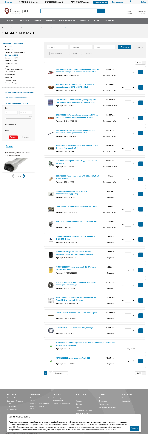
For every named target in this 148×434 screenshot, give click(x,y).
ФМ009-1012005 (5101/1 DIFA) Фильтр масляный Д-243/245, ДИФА (75, 238)
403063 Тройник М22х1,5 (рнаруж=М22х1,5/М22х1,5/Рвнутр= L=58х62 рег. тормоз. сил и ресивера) (85, 344)
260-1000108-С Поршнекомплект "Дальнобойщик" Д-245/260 (76, 162)
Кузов (7, 66)
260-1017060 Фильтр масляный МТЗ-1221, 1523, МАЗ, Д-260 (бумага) (77, 177)
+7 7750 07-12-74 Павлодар (79, 2)
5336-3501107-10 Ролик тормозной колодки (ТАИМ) (76, 206)
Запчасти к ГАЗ (10, 49)
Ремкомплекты (10, 72)
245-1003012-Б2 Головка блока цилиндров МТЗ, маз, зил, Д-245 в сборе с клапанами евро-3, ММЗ (77, 116)
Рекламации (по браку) (84, 410)
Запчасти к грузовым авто (15, 52)
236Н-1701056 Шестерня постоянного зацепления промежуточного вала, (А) (76, 283)
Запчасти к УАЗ (11, 63)
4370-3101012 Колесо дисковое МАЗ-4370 (73, 358)
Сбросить (139, 47)
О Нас (102, 394)
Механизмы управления (14, 69)
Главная (5, 28)
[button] (133, 72)
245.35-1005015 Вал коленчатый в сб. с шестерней (76, 313)
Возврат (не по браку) (83, 413)
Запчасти (14, 28)
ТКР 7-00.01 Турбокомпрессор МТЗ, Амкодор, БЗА (76, 221)
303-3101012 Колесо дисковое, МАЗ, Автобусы (75, 328)
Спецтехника (11, 406)
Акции (9, 146)
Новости (101, 398)
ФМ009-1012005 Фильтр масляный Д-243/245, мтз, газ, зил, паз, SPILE (76, 268)
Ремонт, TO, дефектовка (61, 403)
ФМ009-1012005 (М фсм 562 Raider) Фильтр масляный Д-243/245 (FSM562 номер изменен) (74, 253)
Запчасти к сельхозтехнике (39, 403)
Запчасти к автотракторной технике (34, 28)
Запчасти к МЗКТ (11, 58)
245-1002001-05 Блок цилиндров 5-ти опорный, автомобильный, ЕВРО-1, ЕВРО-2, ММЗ (75, 86)
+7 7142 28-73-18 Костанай (53, 2)
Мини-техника (12, 409)
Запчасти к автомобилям (60, 28)
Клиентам (81, 394)
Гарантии (79, 401)
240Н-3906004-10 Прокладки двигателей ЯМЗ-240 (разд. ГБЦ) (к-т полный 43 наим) (76, 299)
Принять (134, 428)
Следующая (59, 373)
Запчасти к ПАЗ (11, 61)
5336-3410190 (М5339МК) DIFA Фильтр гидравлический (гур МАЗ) (71, 192)
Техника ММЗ (11, 398)
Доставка (79, 404)
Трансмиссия (10, 74)
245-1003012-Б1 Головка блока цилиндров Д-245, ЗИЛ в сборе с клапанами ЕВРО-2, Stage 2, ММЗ (76, 101)
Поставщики (103, 401)
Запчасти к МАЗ (11, 55)
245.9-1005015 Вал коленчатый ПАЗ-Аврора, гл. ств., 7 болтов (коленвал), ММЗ (77, 147)
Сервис (57, 394)
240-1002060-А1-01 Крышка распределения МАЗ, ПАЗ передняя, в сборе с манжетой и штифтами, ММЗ (77, 70)
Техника (11, 394)
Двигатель (9, 47)
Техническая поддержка (107, 407)
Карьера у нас (104, 404)
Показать (125, 47)
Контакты (127, 394)
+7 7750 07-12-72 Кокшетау (28, 2)
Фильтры (8, 77)
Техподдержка (117, 2)
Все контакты (126, 398)
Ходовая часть (10, 80)
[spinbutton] (128, 72)
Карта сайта (126, 401)
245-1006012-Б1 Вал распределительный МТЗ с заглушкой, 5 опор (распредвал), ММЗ (75, 131)
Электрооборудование (13, 83)
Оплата (78, 407)
